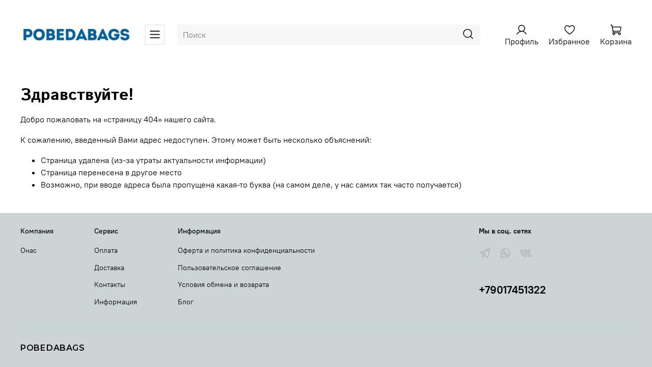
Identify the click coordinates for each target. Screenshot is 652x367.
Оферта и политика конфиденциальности (246, 250)
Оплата (106, 250)
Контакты (109, 284)
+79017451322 (512, 290)
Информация (115, 301)
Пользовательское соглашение (229, 267)
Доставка (109, 267)
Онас (28, 250)
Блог (186, 301)
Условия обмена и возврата (223, 284)
